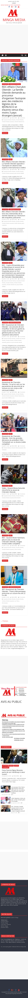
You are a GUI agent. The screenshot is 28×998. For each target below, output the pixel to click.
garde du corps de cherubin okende (14, 342)
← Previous (4, 621)
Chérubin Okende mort (19, 121)
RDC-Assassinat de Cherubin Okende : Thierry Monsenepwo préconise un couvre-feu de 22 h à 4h (14, 592)
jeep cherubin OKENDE (19, 173)
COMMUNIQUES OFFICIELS (14, 84)
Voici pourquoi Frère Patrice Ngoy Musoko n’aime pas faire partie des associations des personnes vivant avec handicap (18, 790)
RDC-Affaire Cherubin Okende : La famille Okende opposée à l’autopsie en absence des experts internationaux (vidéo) (14, 165)
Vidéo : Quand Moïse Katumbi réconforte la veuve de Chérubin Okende (13, 490)
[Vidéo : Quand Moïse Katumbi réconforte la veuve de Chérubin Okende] (14, 465)
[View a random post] (25, 55)
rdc (15, 601)
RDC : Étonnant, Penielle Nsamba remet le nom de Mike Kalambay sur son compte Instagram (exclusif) (18, 809)
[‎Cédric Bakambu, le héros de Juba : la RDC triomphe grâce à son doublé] (6, 797)
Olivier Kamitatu (17, 549)
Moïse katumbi (17, 497)
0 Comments (22, 118)
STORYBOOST (6, 767)
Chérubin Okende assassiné (8, 121)
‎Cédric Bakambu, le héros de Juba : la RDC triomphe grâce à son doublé (18, 800)
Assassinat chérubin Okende (9, 119)
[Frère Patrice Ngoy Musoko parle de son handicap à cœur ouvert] (14, 750)
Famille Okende (17, 223)
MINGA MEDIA (14, 19)
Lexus (13, 397)
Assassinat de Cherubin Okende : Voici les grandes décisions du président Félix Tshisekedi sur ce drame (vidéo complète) (14, 440)
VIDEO (10, 159)
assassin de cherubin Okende (9, 280)
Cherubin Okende (19, 119)
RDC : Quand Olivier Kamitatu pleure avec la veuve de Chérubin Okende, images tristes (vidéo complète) (13, 541)
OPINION (11, 765)
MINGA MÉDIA (14, 118)
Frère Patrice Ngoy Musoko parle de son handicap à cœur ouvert (13, 772)
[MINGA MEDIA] (2, 55)
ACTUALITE (5, 84)
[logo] (11, 887)
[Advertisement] (14, 39)
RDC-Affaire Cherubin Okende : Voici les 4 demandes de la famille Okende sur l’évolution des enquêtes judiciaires (14, 214)
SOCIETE (16, 765)
